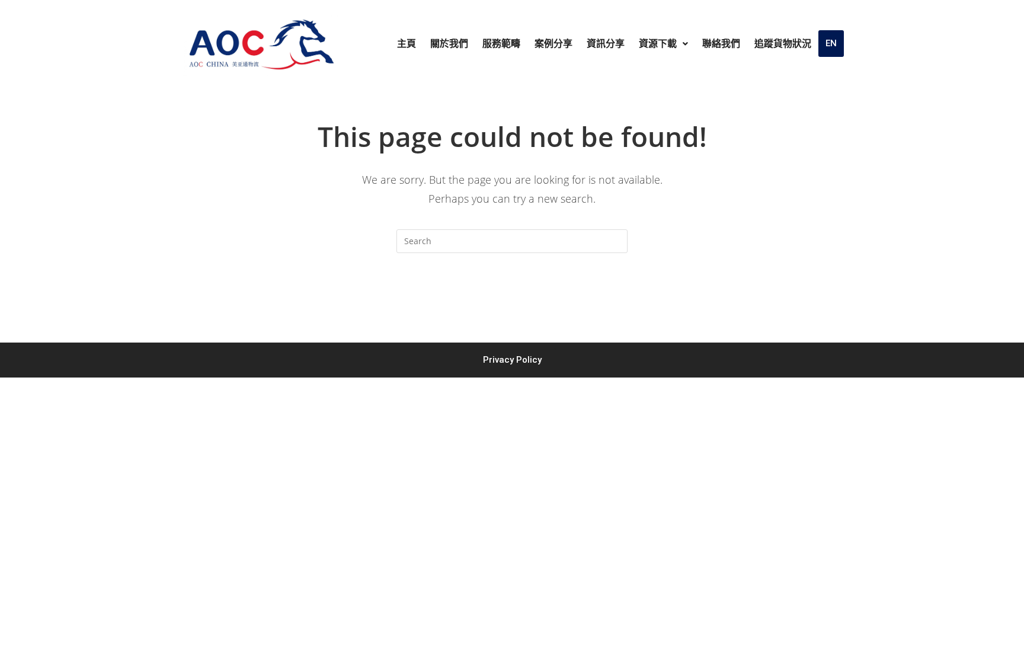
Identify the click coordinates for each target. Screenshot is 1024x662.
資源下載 (658, 43)
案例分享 (553, 43)
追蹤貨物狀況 (782, 43)
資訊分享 (606, 43)
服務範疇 (501, 43)
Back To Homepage (512, 300)
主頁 (406, 43)
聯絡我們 (721, 43)
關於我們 (449, 43)
